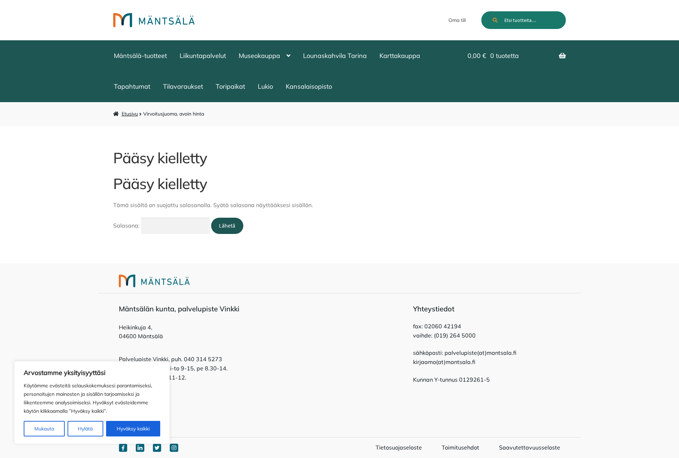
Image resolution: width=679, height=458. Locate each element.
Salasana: (127, 225)
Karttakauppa (399, 56)
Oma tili (457, 20)
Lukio (265, 86)
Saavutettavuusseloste (529, 447)
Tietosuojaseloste (399, 447)
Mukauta (44, 428)
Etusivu (130, 114)
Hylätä (85, 428)
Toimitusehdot (460, 447)
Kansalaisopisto (309, 86)
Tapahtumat (132, 86)
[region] (92, 402)
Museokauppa (259, 56)
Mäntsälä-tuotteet (140, 56)
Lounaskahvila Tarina (335, 56)
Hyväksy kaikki (133, 428)
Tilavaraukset (183, 86)
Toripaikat (230, 86)
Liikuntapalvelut (203, 56)
